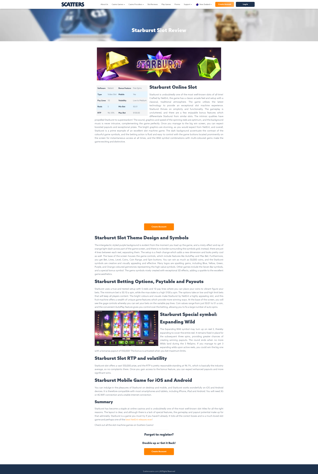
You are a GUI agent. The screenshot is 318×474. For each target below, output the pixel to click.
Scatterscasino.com (151, 471)
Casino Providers (135, 4)
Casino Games (118, 4)
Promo (177, 4)
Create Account (224, 4)
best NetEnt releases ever (139, 419)
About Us (104, 4)
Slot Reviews (152, 4)
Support (187, 4)
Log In (245, 4)
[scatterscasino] (73, 4)
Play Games (166, 4)
